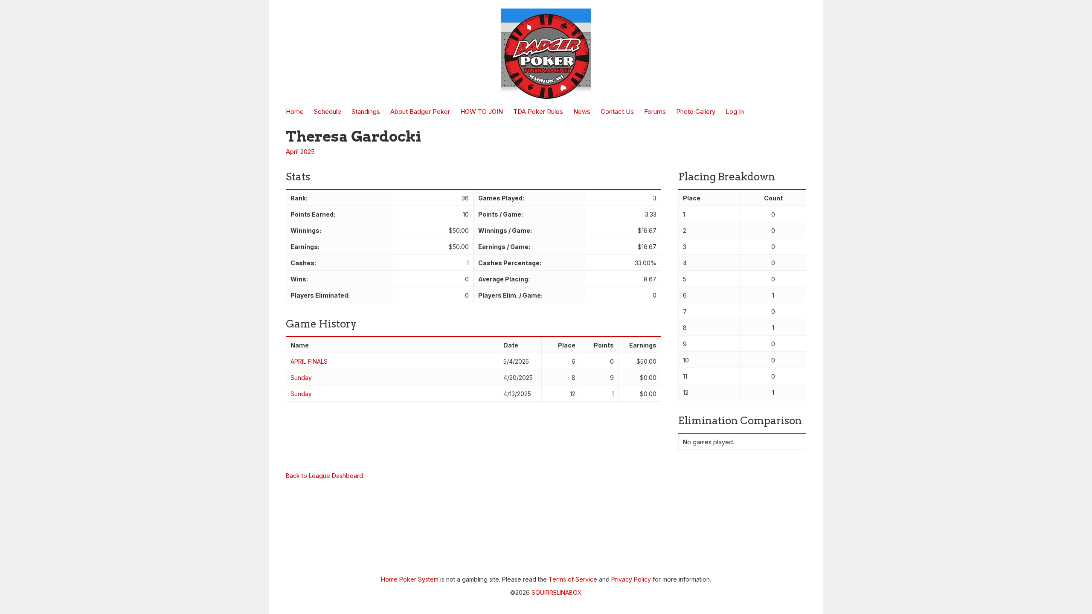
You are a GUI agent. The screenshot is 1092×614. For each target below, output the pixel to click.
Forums (655, 111)
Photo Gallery (695, 111)
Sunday (301, 377)
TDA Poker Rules (538, 111)
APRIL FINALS (309, 361)
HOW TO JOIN (481, 111)
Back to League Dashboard (324, 475)
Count (773, 198)
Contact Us (617, 111)
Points (604, 345)
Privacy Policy (631, 579)
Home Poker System (410, 579)
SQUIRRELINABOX (556, 592)
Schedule (327, 111)
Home (295, 111)
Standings (365, 111)
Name (299, 345)
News (581, 111)
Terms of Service (573, 579)
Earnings (642, 345)
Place (566, 345)
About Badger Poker (420, 111)
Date (510, 345)
